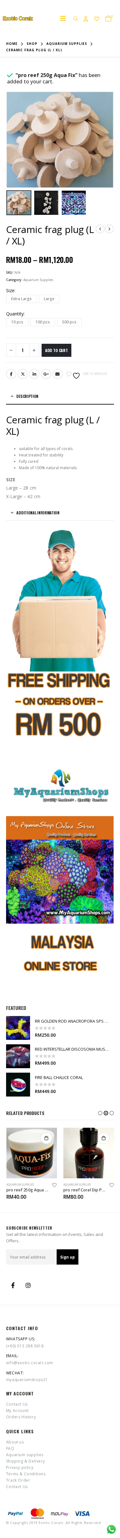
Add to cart (56, 350)
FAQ (10, 1448)
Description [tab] (27, 396)
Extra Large (21, 298)
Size (10, 290)
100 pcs (43, 322)
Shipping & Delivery (25, 1461)
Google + (46, 374)
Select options (103, 1138)
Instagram (28, 1285)
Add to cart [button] (46, 1138)
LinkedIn (34, 374)
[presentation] (14, 139)
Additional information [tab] (37, 512)
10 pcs (17, 322)
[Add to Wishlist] (54, 1186)
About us (15, 1442)
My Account (17, 1410)
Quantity (15, 314)
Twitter (23, 374)
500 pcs (69, 322)
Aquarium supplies (25, 1454)
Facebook (11, 374)
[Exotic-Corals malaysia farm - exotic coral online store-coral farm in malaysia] (17, 18)
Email (57, 374)
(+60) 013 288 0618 (25, 1346)
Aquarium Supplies (38, 280)
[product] (18, 1028)
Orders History (21, 1417)
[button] (100, 1113)
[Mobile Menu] (65, 18)
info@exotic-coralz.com (29, 1362)
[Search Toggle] (75, 18)
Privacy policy (19, 1467)
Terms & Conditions (26, 1474)
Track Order (18, 1480)
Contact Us (17, 1404)
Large (49, 298)
